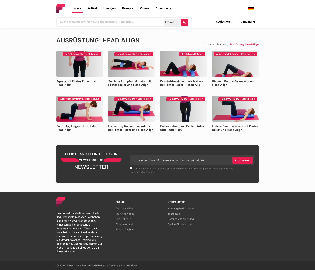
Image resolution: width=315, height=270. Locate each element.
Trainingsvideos (125, 213)
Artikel (92, 8)
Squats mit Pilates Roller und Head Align (76, 83)
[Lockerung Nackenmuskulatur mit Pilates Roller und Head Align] (131, 109)
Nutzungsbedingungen (181, 208)
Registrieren (224, 21)
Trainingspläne (124, 208)
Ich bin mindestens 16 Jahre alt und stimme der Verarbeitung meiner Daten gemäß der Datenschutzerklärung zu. (181, 170)
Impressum (174, 213)
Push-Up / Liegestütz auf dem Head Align (77, 127)
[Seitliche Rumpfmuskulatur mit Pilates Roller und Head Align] (131, 64)
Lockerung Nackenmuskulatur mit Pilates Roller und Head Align (130, 127)
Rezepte (127, 8)
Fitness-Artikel (124, 224)
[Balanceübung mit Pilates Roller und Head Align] (183, 109)
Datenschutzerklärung (181, 218)
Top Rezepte (123, 218)
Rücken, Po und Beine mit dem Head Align (233, 83)
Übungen (109, 8)
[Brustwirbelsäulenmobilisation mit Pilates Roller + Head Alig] (183, 64)
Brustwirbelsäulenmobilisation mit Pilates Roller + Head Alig (181, 83)
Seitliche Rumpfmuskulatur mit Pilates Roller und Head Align (129, 83)
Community (163, 8)
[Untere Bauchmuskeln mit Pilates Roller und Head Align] (235, 109)
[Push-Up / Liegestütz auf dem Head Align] (79, 109)
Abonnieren (242, 160)
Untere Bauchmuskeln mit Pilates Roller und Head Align (235, 127)
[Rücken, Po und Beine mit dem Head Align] (235, 64)
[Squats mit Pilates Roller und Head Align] (79, 64)
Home (77, 8)
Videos (144, 8)
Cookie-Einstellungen (180, 224)
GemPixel (131, 265)
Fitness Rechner (125, 229)
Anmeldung (247, 21)
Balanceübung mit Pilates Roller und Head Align (182, 127)
